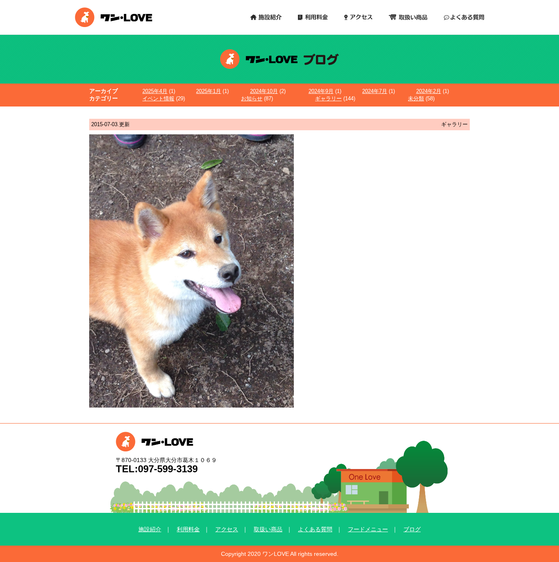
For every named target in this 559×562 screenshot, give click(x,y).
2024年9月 (321, 91)
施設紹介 (149, 529)
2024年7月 (374, 91)
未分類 (416, 98)
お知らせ (251, 98)
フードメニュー (368, 529)
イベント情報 (158, 98)
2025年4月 (154, 91)
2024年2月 (428, 91)
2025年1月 (208, 91)
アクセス (226, 529)
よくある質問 (315, 529)
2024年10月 (264, 91)
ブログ (412, 529)
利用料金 (188, 529)
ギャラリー (328, 98)
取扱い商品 (268, 529)
